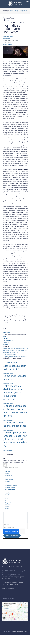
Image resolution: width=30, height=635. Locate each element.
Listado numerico (10, 487)
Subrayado (8, 475)
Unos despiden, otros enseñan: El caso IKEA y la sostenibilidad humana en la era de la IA (15, 439)
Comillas (7, 493)
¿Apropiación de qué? (10, 354)
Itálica (7, 473)
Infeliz (7, 507)
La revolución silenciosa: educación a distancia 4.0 (14, 366)
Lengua (7, 505)
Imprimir (7, 20)
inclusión (18, 348)
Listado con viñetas (11, 485)
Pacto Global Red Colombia (19, 631)
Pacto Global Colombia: (16, 567)
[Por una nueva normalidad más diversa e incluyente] (15, 52)
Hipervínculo (9, 479)
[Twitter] (1, 11)
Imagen (7, 481)
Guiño (7, 509)
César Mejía (6, 38)
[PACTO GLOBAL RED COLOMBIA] (15, 3)
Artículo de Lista (10, 489)
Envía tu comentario (12, 535)
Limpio (7, 495)
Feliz (6, 499)
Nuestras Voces (8, 36)
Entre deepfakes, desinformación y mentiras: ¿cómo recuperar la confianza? (12, 393)
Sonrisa (7, 501)
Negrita (7, 471)
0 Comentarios (7, 44)
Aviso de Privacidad (8, 588)
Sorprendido (9, 503)
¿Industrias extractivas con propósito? (15, 356)
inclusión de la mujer (9, 348)
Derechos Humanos (15, 350)
